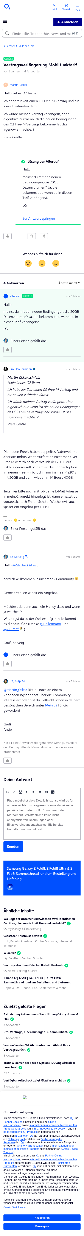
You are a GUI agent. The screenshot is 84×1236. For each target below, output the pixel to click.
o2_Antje (16, 681)
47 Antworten (12, 1073)
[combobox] (42, 33)
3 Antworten (11, 1025)
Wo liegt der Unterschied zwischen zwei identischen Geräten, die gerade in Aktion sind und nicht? (39, 921)
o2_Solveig (17, 557)
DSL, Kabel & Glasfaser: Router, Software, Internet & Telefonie (37, 943)
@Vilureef (11, 629)
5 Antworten (11, 1038)
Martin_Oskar (18, 85)
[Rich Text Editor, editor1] (42, 817)
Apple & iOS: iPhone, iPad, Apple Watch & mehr (34, 988)
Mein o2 (51, 705)
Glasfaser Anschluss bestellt (22, 936)
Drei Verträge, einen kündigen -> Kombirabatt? (35, 1032)
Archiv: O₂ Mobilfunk (20, 46)
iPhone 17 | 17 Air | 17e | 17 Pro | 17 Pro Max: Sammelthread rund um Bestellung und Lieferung (37, 980)
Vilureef (15, 296)
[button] (4, 22)
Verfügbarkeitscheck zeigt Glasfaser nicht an (34, 1080)
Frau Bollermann (21, 369)
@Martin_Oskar (24, 565)
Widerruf (9, 953)
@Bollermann (50, 623)
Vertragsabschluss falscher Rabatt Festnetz (33, 965)
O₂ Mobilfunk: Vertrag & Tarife (23, 958)
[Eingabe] (7, 33)
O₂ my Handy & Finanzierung (22, 929)
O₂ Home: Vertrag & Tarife (20, 971)
